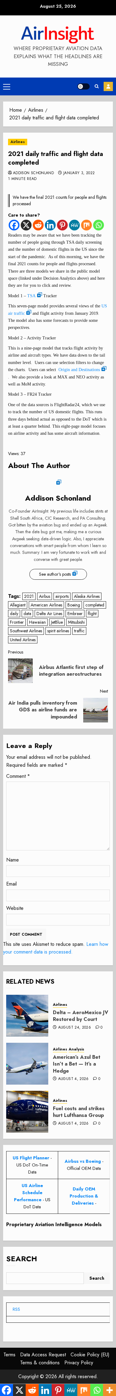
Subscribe (108, 86)
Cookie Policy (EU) (90, 1354)
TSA (31, 296)
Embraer (75, 613)
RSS (16, 1309)
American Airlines (46, 605)
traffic (79, 631)
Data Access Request (43, 1354)
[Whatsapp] (98, 225)
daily (14, 613)
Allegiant (17, 605)
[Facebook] (14, 225)
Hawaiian (37, 622)
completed (94, 605)
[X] (26, 225)
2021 (29, 596)
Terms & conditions (40, 1362)
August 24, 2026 (74, 1027)
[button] (6, 86)
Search (21, 1258)
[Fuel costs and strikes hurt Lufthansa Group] (27, 1112)
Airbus (44, 596)
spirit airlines (58, 631)
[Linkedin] (50, 225)
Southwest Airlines (26, 631)
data (27, 613)
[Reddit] (38, 225)
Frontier (17, 622)
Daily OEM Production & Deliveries (84, 1196)
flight (92, 613)
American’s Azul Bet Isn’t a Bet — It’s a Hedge (76, 1064)
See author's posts (55, 574)
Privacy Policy (78, 1362)
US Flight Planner (31, 1158)
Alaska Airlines (87, 596)
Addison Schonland (33, 173)
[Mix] (86, 225)
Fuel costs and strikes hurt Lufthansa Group (79, 1112)
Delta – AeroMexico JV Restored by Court (80, 1016)
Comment (18, 776)
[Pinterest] (62, 225)
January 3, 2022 (79, 173)
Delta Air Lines (49, 613)
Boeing (73, 605)
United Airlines (23, 640)
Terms (9, 1354)
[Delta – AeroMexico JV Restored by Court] (27, 1016)
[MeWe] (74, 225)
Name (12, 859)
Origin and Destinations (79, 369)
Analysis (76, 1049)
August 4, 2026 (73, 1079)
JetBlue (57, 622)
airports (62, 596)
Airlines (18, 142)
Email (11, 883)
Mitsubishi (76, 622)
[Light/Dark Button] (83, 86)
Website (15, 908)
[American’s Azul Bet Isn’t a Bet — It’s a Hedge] (27, 1064)
